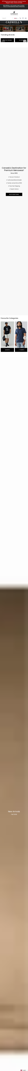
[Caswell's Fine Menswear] (14, 13)
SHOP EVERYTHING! (14, 194)
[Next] (25, 41)
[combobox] (7, 18)
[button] (16, 18)
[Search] (13, 18)
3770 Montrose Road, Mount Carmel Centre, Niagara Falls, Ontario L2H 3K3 (14, 2)
